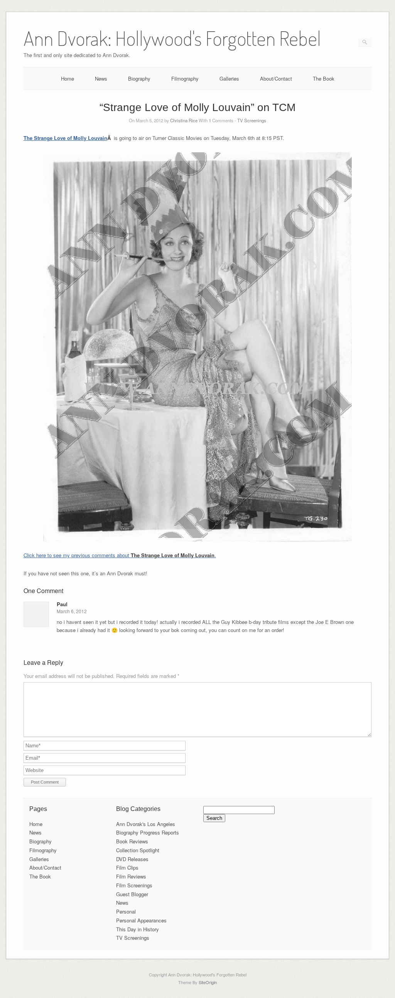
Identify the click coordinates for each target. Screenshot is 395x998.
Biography (139, 78)
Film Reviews (131, 876)
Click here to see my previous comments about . (120, 555)
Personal (126, 911)
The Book (323, 78)
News (101, 78)
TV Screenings (251, 120)
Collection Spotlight (137, 850)
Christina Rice (184, 120)
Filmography (185, 78)
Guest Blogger (132, 894)
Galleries (229, 78)
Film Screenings (134, 885)
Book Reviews (132, 841)
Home (67, 78)
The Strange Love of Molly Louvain (65, 138)
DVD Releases (132, 859)
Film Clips (127, 867)
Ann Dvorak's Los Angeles (145, 824)
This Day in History (137, 929)
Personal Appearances (141, 920)
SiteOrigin (208, 982)
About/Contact (276, 78)
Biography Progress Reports (147, 832)
